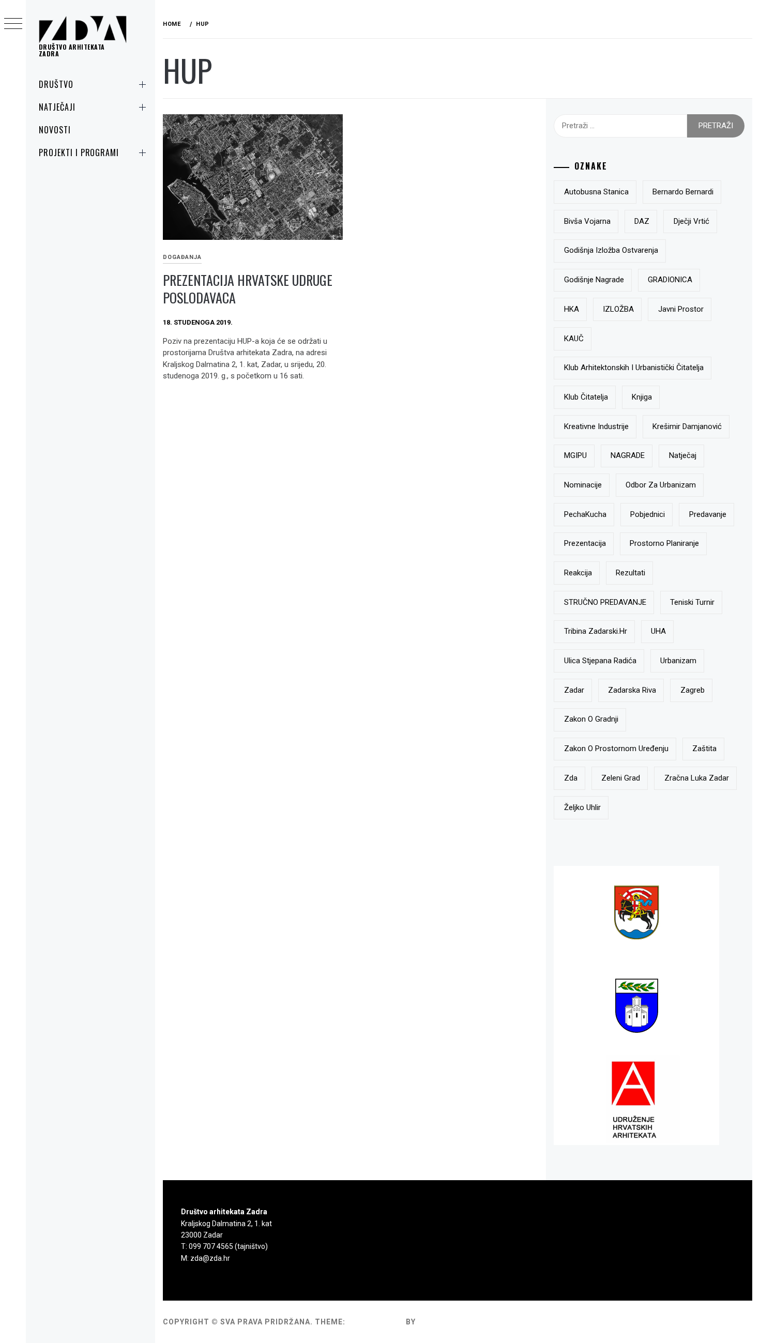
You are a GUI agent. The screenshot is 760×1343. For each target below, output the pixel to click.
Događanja (182, 257)
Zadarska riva (632, 690)
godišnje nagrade (594, 279)
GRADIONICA (670, 279)
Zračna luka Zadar (696, 778)
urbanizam (678, 660)
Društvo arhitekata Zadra (72, 50)
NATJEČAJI (57, 107)
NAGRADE (628, 455)
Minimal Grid (375, 1322)
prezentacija (585, 543)
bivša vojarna (587, 221)
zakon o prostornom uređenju (616, 748)
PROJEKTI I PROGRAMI (79, 152)
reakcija (578, 572)
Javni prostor (681, 309)
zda (570, 778)
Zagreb (692, 690)
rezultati (630, 572)
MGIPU (575, 455)
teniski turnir (692, 602)
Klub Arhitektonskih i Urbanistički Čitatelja (634, 367)
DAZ (641, 221)
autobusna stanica (596, 191)
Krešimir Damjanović (687, 426)
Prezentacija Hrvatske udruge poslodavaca (247, 289)
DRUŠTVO (56, 84)
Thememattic (447, 1322)
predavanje (707, 514)
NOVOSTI (55, 130)
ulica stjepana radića (600, 660)
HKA (571, 309)
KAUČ (574, 338)
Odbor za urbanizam (661, 485)
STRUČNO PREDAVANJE (605, 602)
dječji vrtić (691, 221)
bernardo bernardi (682, 191)
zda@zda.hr (210, 1258)
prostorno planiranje (664, 543)
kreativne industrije (596, 426)
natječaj (682, 455)
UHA (658, 631)
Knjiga (642, 397)
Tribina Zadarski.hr (595, 631)
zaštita (704, 748)
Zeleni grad (620, 778)
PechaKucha (585, 514)
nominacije (583, 485)
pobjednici (647, 514)
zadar (574, 690)
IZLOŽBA (618, 309)
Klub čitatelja (586, 397)
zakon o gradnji (591, 719)
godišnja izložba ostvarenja (611, 250)
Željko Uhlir (582, 807)
